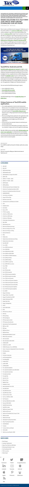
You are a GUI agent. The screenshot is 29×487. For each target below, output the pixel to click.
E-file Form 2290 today (7, 216)
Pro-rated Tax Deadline (7, 367)
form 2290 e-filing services (19, 111)
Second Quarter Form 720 (8, 386)
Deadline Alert (6, 205)
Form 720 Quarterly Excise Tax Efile (10, 284)
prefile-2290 (5, 363)
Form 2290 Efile (22, 15)
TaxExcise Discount (7, 411)
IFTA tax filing (5, 315)
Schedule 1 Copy (6, 384)
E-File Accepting (6, 211)
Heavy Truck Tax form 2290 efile (9, 445)
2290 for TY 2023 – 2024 (8, 178)
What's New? (5, 452)
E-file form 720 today (7, 218)
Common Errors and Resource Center (10, 201)
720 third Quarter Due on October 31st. (11, 187)
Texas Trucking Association (8, 421)
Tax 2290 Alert (6, 388)
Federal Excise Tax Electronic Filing (10, 238)
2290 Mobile (11, 13)
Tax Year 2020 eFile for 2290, (9, 401)
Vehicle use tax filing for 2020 (9, 432)
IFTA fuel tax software (7, 311)
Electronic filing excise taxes (8, 226)
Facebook (4, 462)
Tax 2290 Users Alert (7, 392)
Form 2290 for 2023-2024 (8, 253)
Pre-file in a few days (7, 355)
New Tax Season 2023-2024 (8, 340)
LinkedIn (4, 469)
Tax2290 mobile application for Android (10, 69)
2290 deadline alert (7, 172)
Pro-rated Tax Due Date (8, 371)
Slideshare (20, 475)
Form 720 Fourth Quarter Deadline (10, 280)
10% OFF (5, 166)
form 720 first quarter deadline (9, 274)
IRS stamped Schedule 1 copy (8, 447)
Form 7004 (5, 265)
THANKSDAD (6, 423)
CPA (4, 203)
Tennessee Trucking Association (9, 419)
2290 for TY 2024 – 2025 (8, 180)
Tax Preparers (5, 398)
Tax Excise (13, 25)
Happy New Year (6, 301)
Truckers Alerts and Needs (8, 428)
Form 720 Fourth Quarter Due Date (10, 282)
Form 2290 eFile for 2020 (8, 251)
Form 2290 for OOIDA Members (9, 255)
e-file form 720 (8, 34)
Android (20, 469)
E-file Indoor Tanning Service (9, 220)
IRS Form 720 (19, 16)
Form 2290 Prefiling (7, 259)
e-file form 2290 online (16, 30)
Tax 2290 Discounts (7, 390)
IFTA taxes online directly (8, 322)
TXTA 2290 (5, 430)
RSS (4, 481)
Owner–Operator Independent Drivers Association (13, 349)
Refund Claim (5, 380)
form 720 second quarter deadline (10, 286)
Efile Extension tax (6, 224)
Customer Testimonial (7, 443)
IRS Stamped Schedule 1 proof (9, 334)
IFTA (4, 309)
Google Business (21, 462)
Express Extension (6, 232)
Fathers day (5, 236)
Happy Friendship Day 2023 (8, 297)
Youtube (12, 469)
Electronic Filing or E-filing (12, 14)
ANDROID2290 (17, 13)
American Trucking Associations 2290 (11, 189)
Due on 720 (5, 209)
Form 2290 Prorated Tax (8, 261)
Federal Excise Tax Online (8, 241)
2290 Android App (4, 13)
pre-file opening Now (7, 357)
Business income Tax (7, 199)
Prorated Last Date (7, 373)
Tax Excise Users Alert (7, 394)
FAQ (4, 234)
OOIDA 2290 (5, 342)
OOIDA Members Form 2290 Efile (10, 346)
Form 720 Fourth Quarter (8, 278)
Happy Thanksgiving (7, 303)
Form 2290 (5, 245)
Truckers (4, 425)
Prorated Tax (5, 376)
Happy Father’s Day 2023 (8, 295)
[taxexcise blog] (11, 2)
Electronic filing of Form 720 (9, 228)
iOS (22, 69)
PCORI (4, 353)
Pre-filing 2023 (6, 359)
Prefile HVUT (5, 361)
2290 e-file (5, 176)
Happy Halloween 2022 (8, 299)
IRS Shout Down (6, 330)
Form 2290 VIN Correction (6, 16)
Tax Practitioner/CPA (6, 449)
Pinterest (12, 475)
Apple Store (3, 98)
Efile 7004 (5, 222)
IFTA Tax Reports (6, 317)
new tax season (6, 338)
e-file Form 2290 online (7, 214)
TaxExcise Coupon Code (8, 409)
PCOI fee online (6, 351)
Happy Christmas (6, 292)
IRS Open (5, 328)
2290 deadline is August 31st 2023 (10, 174)
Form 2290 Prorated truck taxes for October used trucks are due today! (14, 145)
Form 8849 (5, 290)
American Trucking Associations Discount (11, 191)
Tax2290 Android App (10, 17)
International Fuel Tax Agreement (10, 324)
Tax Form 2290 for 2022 (8, 396)
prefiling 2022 (6, 365)
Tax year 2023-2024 (7, 403)
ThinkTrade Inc (9, 485)
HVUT (4, 305)
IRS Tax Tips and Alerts (7, 336)
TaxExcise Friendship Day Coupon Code (11, 413)
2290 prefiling (6, 184)
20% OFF (5, 168)
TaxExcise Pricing (6, 417)
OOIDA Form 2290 (7, 344)
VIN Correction (5, 451)
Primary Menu (27, 8)
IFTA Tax (4, 313)
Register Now (5, 382)
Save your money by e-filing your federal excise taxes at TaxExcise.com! (12, 151)
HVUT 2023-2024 (6, 307)
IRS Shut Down (6, 332)
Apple (4, 475)
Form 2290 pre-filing (7, 257)
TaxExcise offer (6, 415)
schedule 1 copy (10, 75)
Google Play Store (19, 96)
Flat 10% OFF (5, 243)
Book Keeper (5, 441)
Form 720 (15, 16)
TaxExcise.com (4, 485)
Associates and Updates (8, 195)
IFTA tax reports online (7, 319)
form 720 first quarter (7, 272)
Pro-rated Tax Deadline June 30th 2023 (11, 369)
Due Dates (5, 207)
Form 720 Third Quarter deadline (10, 288)
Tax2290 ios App (19, 17)
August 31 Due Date (7, 197)
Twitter (12, 462)
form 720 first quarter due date (9, 276)
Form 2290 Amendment (14, 15)
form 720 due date (6, 270)
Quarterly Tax (5, 378)
